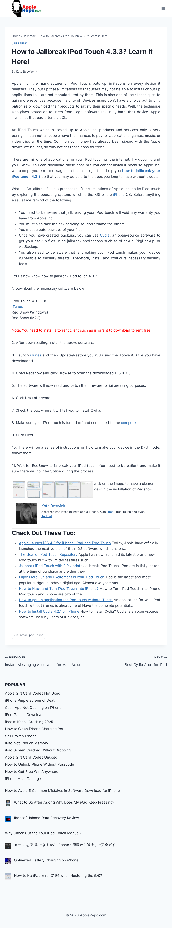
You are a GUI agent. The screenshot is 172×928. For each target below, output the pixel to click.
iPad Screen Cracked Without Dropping (38, 750)
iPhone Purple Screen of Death (31, 700)
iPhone (119, 194)
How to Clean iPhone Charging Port (35, 729)
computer (129, 423)
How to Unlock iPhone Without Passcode (39, 764)
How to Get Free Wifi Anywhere (31, 771)
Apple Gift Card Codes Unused (31, 757)
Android (46, 516)
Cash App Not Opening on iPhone (33, 707)
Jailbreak (19, 43)
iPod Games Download (24, 715)
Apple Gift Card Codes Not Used (32, 693)
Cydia (105, 235)
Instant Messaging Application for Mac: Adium (43, 661)
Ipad (110, 511)
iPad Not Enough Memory (26, 743)
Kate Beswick (25, 71)
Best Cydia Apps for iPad (146, 661)
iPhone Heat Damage (23, 779)
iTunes (17, 307)
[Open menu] (163, 8)
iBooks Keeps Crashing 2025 (29, 722)
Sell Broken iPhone (20, 736)
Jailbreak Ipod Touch (28, 635)
